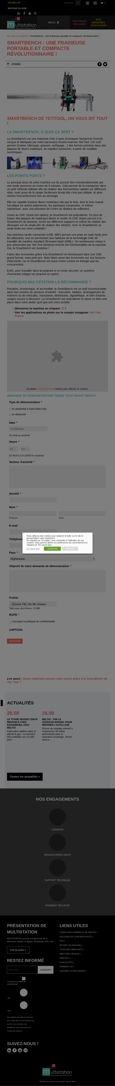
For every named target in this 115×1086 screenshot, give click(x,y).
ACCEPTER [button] (52, 549)
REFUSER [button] (70, 549)
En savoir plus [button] (33, 548)
